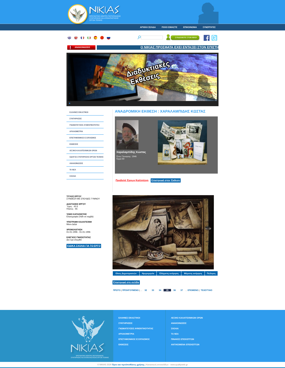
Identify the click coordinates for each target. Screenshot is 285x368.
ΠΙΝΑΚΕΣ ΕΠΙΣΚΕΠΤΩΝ (182, 339)
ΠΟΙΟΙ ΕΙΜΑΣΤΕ (169, 27)
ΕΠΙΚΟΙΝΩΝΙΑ (190, 27)
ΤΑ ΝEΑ (72, 170)
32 (146, 290)
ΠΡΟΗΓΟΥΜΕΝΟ (130, 290)
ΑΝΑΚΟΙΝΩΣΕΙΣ (76, 163)
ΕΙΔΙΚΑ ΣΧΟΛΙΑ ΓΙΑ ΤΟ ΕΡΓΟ (83, 246)
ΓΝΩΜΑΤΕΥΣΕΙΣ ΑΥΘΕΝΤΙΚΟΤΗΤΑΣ (84, 125)
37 (181, 290)
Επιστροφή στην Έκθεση (165, 180)
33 (153, 290)
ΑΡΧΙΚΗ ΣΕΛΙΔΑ (148, 27)
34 (160, 290)
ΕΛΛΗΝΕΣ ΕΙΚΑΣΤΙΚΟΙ (78, 112)
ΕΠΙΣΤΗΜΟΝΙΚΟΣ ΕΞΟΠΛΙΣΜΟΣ (82, 138)
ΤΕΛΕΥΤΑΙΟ (206, 290)
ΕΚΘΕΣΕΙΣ (73, 144)
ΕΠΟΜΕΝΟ (193, 290)
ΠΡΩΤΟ (117, 290)
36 (174, 290)
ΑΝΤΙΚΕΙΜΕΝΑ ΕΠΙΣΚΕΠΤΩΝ (185, 344)
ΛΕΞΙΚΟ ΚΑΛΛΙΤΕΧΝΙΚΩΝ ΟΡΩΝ (83, 151)
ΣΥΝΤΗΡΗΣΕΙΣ (75, 119)
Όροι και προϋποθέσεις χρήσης (128, 364)
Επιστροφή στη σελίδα (126, 282)
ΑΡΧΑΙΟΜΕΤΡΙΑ (76, 131)
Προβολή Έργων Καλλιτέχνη (132, 180)
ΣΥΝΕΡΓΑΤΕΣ (209, 27)
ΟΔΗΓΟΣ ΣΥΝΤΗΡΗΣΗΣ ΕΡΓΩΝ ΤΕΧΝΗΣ (86, 157)
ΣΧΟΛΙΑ (72, 176)
